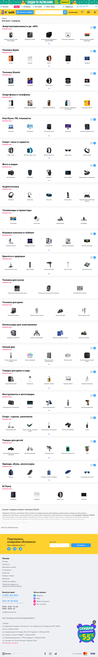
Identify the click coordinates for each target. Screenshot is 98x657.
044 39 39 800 (10, 601)
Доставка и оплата (9, 567)
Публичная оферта (9, 581)
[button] (91, 27)
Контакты (5, 564)
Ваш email (53, 542)
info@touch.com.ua (9, 612)
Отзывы (5, 561)
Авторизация (73, 12)
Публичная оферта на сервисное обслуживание (12, 585)
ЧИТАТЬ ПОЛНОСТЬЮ (9, 527)
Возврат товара (8, 576)
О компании (6, 570)
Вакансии (6, 579)
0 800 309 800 (10, 595)
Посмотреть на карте (10, 643)
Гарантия (5, 573)
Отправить (81, 545)
